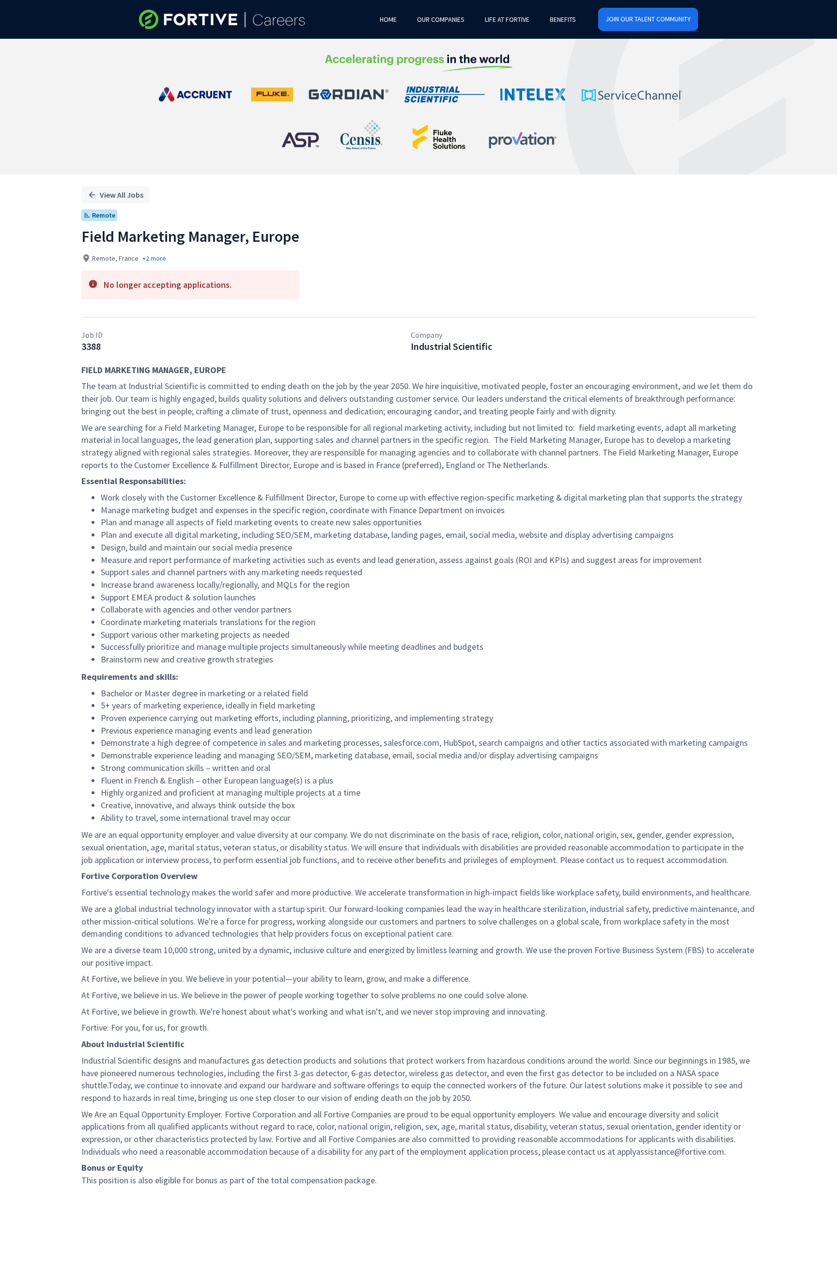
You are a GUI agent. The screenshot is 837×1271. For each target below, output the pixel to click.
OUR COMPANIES (441, 19)
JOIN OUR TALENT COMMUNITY (648, 19)
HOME (388, 19)
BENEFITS (563, 19)
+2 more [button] (154, 258)
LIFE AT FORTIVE (507, 19)
